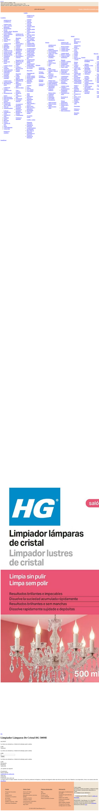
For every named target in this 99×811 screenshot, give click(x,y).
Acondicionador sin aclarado (31, 67)
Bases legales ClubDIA (64, 802)
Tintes (28, 93)
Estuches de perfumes (42, 84)
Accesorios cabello (29, 116)
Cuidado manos (7, 80)
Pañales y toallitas (76, 86)
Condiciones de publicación (7, 774)
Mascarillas (30, 70)
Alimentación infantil (77, 46)
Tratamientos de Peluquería (31, 134)
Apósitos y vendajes (66, 61)
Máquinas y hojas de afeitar (88, 66)
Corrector (18, 46)
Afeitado (86, 64)
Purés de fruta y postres (77, 59)
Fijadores (29, 85)
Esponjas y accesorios (51, 74)
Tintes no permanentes (30, 98)
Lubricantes (64, 72)
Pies (49, 65)
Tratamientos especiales (30, 79)
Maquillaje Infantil (76, 113)
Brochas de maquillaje (18, 107)
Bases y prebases (18, 41)
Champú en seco (31, 44)
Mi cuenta (7, 798)
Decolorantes (30, 110)
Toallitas (76, 101)
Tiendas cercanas (27, 798)
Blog (42, 792)
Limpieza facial (7, 24)
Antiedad (6, 45)
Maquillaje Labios (18, 74)
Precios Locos (44, 795)
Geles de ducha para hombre (88, 87)
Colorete (18, 47)
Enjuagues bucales (52, 84)
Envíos (7, 793)
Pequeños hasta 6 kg (76, 89)
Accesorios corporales (6, 74)
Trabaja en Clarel (27, 799)
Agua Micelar (7, 39)
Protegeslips (51, 97)
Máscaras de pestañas (19, 63)
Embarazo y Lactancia (77, 109)
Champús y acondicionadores (65, 88)
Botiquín (63, 60)
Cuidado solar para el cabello (7, 104)
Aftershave (87, 73)
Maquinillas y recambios (51, 56)
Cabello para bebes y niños (77, 68)
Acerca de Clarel (27, 792)
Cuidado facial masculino (88, 80)
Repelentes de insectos (64, 97)
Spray (49, 64)
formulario (93, 803)
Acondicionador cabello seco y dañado (31, 61)
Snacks (75, 56)
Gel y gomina (30, 89)
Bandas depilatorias (53, 50)
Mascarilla (6, 120)
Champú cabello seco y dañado (31, 38)
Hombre (83, 57)
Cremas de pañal (76, 103)
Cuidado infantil (65, 53)
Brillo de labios (19, 79)
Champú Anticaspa (29, 21)
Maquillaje (15, 31)
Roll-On (50, 61)
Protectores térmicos (29, 82)
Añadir (2, 756)
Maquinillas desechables (87, 69)
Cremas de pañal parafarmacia (65, 56)
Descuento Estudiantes (11, 803)
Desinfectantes (64, 63)
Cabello (26, 13)
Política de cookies (63, 797)
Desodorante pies (8, 93)
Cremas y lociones (76, 65)
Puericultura (77, 106)
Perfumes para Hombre (42, 76)
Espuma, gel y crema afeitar (87, 71)
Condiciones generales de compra (65, 795)
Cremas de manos (8, 82)
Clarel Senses (26, 793)
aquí (86, 804)
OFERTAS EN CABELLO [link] (30, 16)
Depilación (51, 49)
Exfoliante (6, 117)
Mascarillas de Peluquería (30, 131)
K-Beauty (6, 110)
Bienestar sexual (65, 69)
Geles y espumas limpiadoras (8, 26)
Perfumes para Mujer (41, 72)
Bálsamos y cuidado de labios (18, 85)
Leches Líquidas (76, 52)
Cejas (17, 65)
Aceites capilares (31, 76)
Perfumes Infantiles (41, 80)
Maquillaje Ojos (20, 60)
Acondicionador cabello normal (31, 50)
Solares (5, 95)
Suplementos (64, 83)
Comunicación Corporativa (29, 801)
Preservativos (64, 71)
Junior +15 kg (77, 96)
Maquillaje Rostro (18, 38)
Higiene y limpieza (65, 54)
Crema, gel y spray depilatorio (53, 54)
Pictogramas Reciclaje (64, 804)
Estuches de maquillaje (19, 118)
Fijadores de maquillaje (19, 51)
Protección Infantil (8, 98)
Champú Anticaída (29, 24)
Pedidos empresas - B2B (11, 801)
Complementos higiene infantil (77, 82)
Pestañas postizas (18, 70)
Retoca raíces (30, 106)
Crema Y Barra (52, 63)
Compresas (51, 94)
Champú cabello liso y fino (31, 35)
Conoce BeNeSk (45, 796)
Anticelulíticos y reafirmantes (8, 72)
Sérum (5, 126)
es (1, 1)
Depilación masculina (87, 92)
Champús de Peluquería (30, 125)
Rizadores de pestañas (19, 113)
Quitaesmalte (19, 98)
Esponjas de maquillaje (19, 110)
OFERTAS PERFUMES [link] (42, 68)
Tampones (50, 95)
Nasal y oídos (64, 67)
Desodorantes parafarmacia (64, 108)
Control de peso (65, 79)
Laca (28, 87)
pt (2, 1)
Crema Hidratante (8, 127)
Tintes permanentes (30, 95)
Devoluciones (8, 795)
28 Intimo (43, 793)
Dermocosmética (65, 46)
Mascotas (96, 53)
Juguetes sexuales (65, 73)
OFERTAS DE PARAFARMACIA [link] (66, 43)
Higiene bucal (51, 80)
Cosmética (3, 17)
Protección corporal (6, 100)
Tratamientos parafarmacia (64, 91)
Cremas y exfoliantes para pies (7, 90)
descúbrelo (3, 781)
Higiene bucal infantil (77, 76)
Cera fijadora (30, 91)
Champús (29, 19)
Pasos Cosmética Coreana (47, 798)
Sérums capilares (31, 77)
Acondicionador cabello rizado (31, 53)
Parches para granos (7, 62)
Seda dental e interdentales (51, 87)
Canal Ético (61, 800)
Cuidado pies (7, 87)
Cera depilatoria (52, 52)
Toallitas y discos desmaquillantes (8, 32)
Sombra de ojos (20, 61)
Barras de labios (20, 87)
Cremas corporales (6, 67)
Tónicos (6, 41)
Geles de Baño (52, 69)
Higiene (47, 42)
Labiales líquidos (18, 77)
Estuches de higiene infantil (77, 79)
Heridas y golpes (65, 65)
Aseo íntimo (51, 98)
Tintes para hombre (29, 112)
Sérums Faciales (8, 53)
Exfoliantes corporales (6, 77)
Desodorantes (51, 60)
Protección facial (8, 97)
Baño (49, 68)
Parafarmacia (61, 40)
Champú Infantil (31, 46)
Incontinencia (51, 100)
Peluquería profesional (29, 123)
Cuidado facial (7, 43)
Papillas (76, 54)
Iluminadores (19, 49)
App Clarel (25, 804)
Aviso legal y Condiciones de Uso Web (66, 792)
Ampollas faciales (8, 54)
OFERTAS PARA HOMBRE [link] (89, 60)
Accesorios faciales (6, 59)
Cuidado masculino (86, 77)
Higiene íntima (52, 93)
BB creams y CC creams (19, 54)
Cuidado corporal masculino (89, 82)
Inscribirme (77, 799)
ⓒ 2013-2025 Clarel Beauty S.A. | (37, 808)
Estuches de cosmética (7, 132)
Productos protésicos (50, 89)
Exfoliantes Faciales (6, 37)
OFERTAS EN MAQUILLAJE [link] (20, 34)
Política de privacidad (64, 799)
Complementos (19, 115)
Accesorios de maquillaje (19, 104)
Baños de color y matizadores (31, 108)
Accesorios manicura (18, 100)
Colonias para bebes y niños (77, 74)
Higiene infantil (76, 63)
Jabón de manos (52, 102)
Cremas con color (8, 52)
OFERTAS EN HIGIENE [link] (52, 46)
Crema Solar (7, 129)
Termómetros (64, 64)
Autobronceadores (8, 108)
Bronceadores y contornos (19, 56)
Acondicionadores (31, 48)
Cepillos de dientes (53, 82)
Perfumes (38, 65)
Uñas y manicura (18, 91)
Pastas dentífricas (52, 83)
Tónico (5, 119)
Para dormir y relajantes (64, 81)
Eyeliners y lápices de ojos (19, 67)
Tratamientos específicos (7, 56)
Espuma (29, 88)
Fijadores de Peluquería (30, 137)
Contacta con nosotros (10, 796)
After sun (6, 106)
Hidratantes (6, 46)
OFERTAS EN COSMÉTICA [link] (7, 21)
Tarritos (76, 55)
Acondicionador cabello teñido (31, 64)
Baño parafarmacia (65, 110)
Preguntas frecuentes (10, 792)
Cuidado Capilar (65, 86)
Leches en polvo (76, 49)
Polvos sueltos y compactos (20, 44)
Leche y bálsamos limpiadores (8, 34)
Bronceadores (7, 102)
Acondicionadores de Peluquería (31, 128)
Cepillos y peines (31, 119)
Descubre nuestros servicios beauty (30, 796)
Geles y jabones (76, 71)
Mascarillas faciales (6, 48)
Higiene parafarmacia (64, 101)
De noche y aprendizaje (77, 98)
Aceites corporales (8, 69)
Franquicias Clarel (27, 802)
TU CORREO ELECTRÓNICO (82, 793)
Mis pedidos (8, 800)
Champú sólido (30, 43)
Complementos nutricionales (64, 77)
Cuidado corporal (8, 65)
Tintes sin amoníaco (29, 101)
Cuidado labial (64, 50)
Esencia (6, 122)
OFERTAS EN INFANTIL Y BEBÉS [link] (77, 41)
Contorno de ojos (8, 50)
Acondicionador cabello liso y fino (31, 57)
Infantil (72, 36)
